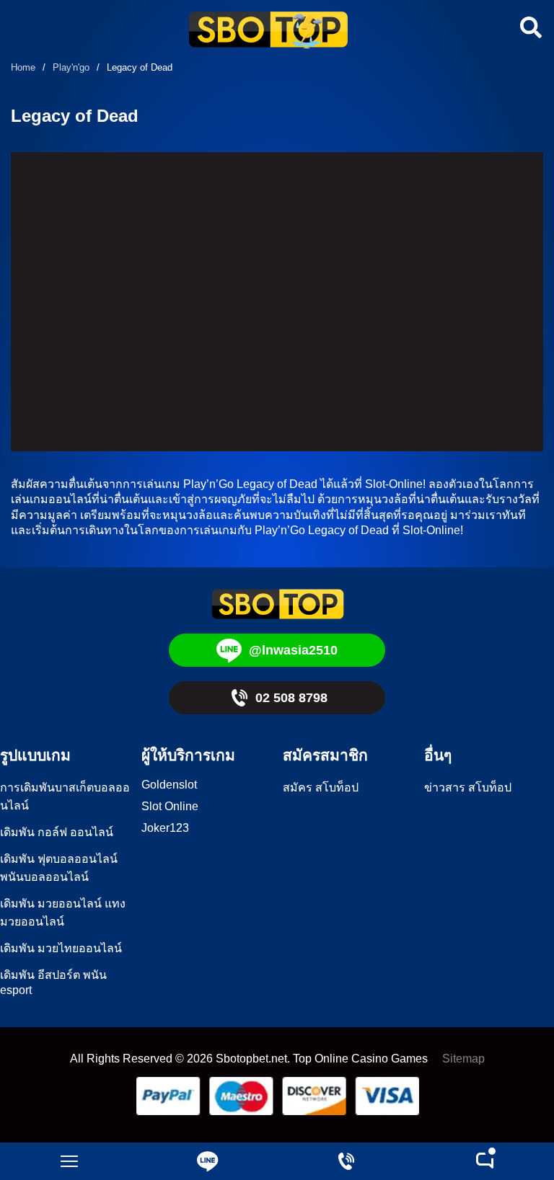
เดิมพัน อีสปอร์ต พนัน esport (53, 982)
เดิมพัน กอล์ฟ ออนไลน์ (56, 832)
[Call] (346, 1161)
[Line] (207, 1161)
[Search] (528, 27)
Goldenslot (169, 784)
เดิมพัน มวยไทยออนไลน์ (61, 948)
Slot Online (169, 806)
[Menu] (69, 1161)
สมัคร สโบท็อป (321, 787)
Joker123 (165, 828)
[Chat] (485, 1161)
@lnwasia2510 (293, 650)
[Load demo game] (277, 301)
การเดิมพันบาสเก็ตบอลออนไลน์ (65, 796)
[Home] (268, 32)
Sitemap (463, 1058)
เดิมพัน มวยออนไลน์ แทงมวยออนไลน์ (63, 912)
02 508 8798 (291, 698)
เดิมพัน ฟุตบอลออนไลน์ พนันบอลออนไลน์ (59, 868)
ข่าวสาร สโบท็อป (467, 787)
